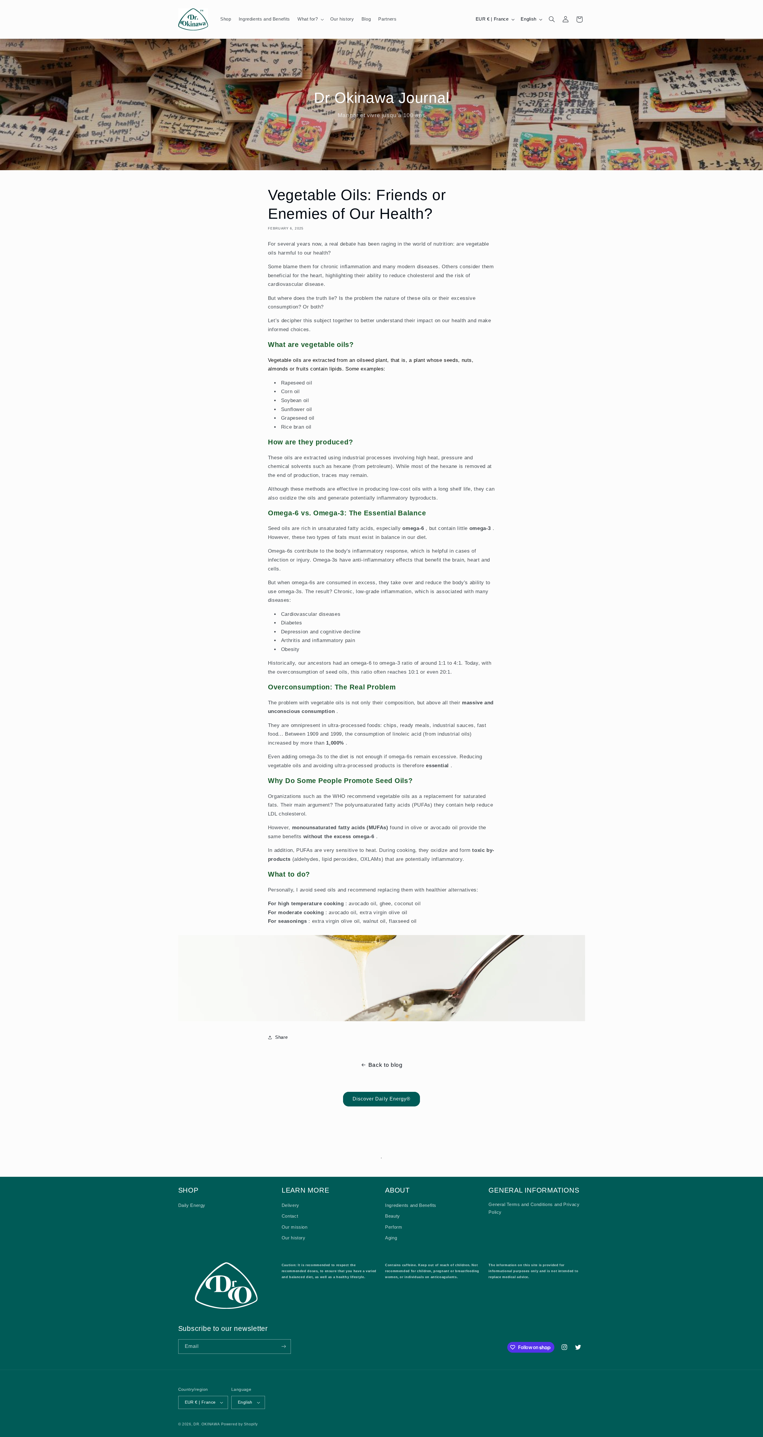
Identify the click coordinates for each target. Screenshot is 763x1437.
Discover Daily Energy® (381, 1098)
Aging (391, 1238)
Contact (290, 1216)
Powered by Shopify (239, 1424)
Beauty (392, 1216)
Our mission (295, 1227)
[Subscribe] (283, 1346)
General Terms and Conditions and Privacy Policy (533, 1208)
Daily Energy (192, 1205)
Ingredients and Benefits (410, 1205)
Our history (293, 1238)
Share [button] (281, 1037)
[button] (310, 19)
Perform (393, 1227)
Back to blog (385, 1065)
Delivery (290, 1205)
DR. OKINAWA (206, 1424)
